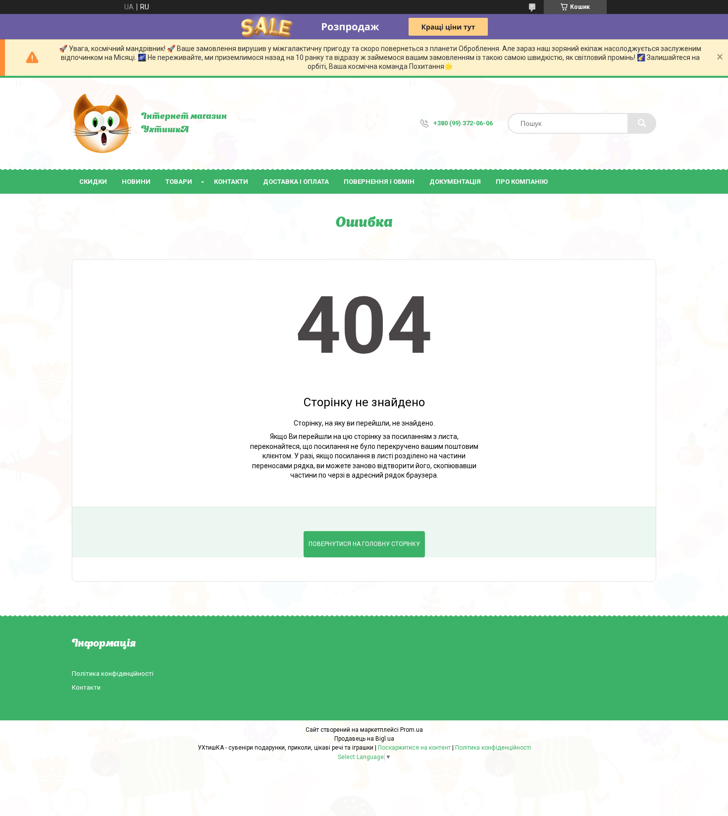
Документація (455, 181)
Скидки (93, 181)
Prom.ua (411, 729)
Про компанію (522, 181)
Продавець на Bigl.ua (364, 738)
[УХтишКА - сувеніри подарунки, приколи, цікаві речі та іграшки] (101, 123)
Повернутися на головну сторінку (364, 544)
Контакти (231, 181)
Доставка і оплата (296, 181)
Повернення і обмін (379, 181)
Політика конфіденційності (113, 673)
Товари (178, 181)
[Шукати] (641, 123)
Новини (136, 181)
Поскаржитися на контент (414, 747)
